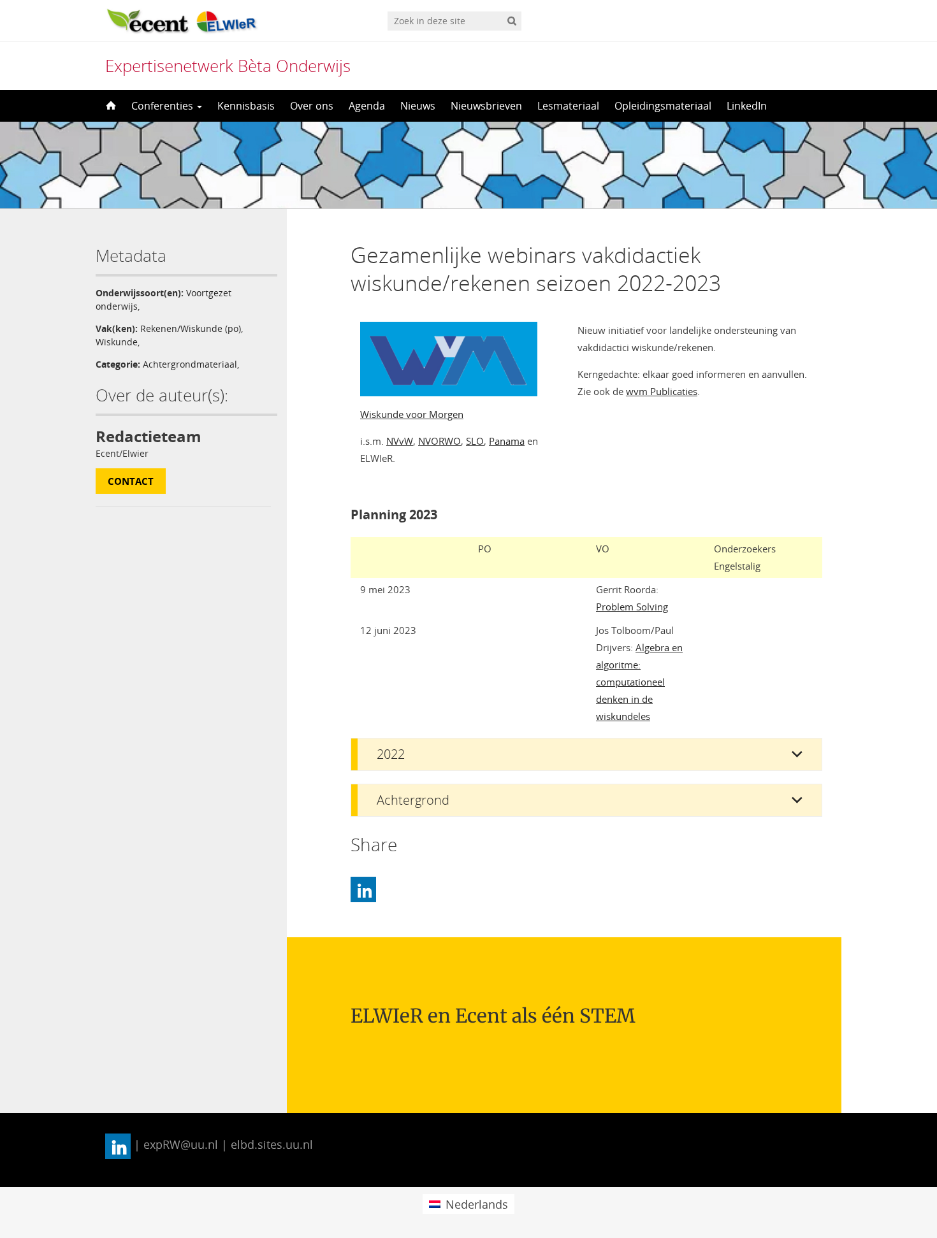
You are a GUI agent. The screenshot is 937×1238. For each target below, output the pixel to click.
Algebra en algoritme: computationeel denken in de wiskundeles (639, 682)
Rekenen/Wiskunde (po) (190, 328)
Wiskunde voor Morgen (411, 414)
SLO (475, 441)
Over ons (311, 106)
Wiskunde (117, 342)
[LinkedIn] (363, 889)
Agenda (367, 106)
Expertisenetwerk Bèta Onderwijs (228, 65)
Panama (507, 441)
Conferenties (163, 106)
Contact (131, 481)
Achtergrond (413, 800)
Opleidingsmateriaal (662, 106)
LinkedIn (747, 106)
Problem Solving (632, 606)
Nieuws (417, 106)
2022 (391, 754)
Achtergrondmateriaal (190, 364)
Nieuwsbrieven (486, 106)
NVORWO (439, 441)
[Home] (110, 106)
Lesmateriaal (568, 106)
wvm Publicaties (661, 391)
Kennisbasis (246, 106)
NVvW (399, 441)
